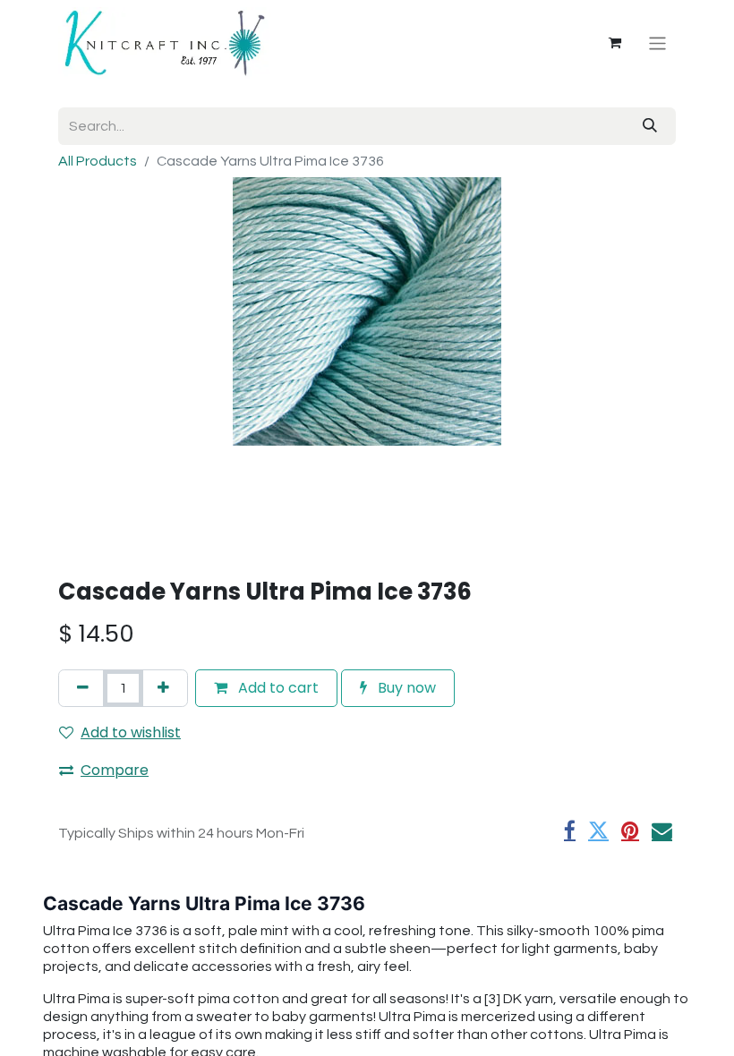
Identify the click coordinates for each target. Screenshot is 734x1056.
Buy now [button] (405, 687)
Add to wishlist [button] (131, 732)
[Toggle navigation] (657, 42)
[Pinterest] (630, 831)
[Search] (650, 126)
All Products (97, 161)
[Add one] (163, 688)
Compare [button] (115, 770)
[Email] (662, 831)
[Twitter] (598, 831)
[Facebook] (570, 831)
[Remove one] (82, 688)
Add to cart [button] (277, 687)
